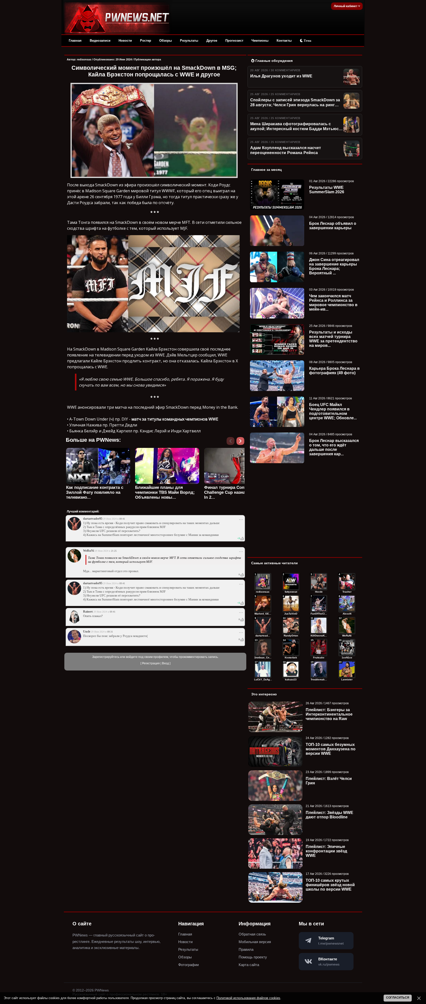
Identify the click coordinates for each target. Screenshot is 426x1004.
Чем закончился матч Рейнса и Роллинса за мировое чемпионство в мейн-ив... (333, 302)
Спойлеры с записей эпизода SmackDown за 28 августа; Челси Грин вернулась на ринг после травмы (295, 103)
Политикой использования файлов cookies (248, 998)
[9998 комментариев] (346, 581)
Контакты (284, 40)
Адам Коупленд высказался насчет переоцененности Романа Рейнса (285, 150)
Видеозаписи (100, 40)
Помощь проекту (253, 957)
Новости (125, 40)
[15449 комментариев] (262, 581)
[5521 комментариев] (318, 647)
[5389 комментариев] (346, 647)
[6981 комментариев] (291, 625)
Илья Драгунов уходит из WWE (281, 76)
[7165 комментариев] (262, 625)
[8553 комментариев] (291, 603)
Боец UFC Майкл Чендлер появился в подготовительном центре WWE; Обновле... (333, 411)
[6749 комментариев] (318, 625)
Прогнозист (234, 40)
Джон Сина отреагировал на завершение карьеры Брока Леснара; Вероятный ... (334, 266)
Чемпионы (259, 40)
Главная (75, 40)
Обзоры (165, 40)
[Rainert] (74, 622)
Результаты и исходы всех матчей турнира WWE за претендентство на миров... (333, 339)
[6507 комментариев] (346, 625)
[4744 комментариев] (318, 669)
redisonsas (84, 59)
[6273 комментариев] (262, 647)
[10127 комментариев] (318, 581)
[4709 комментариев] (346, 669)
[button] (241, 442)
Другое (211, 40)
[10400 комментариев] (291, 581)
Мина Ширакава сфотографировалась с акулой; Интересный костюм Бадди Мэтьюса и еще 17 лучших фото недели (295, 127)
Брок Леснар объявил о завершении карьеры (332, 225)
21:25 (114, 550)
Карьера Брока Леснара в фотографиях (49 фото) (334, 370)
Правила (246, 949)
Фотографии (188, 965)
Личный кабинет (346, 6)
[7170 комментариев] (346, 603)
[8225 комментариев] (318, 603)
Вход (165, 663)
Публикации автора (147, 59)
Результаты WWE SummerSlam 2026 (326, 189)
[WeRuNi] (74, 561)
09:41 (122, 518)
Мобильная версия (255, 942)
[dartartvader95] (74, 529)
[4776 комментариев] (262, 669)
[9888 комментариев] (262, 603)
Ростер (145, 40)
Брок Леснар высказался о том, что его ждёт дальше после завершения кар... (334, 447)
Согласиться (397, 997)
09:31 (110, 631)
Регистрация (151, 663)
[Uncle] (74, 642)
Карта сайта (249, 965)
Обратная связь (252, 934)
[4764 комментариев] (291, 669)
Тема (307, 40)
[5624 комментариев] (291, 647)
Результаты (189, 40)
